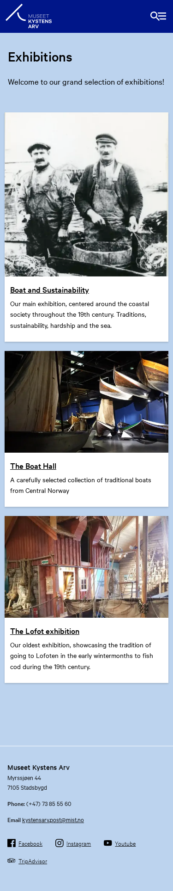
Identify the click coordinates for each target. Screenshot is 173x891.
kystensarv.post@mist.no (53, 819)
